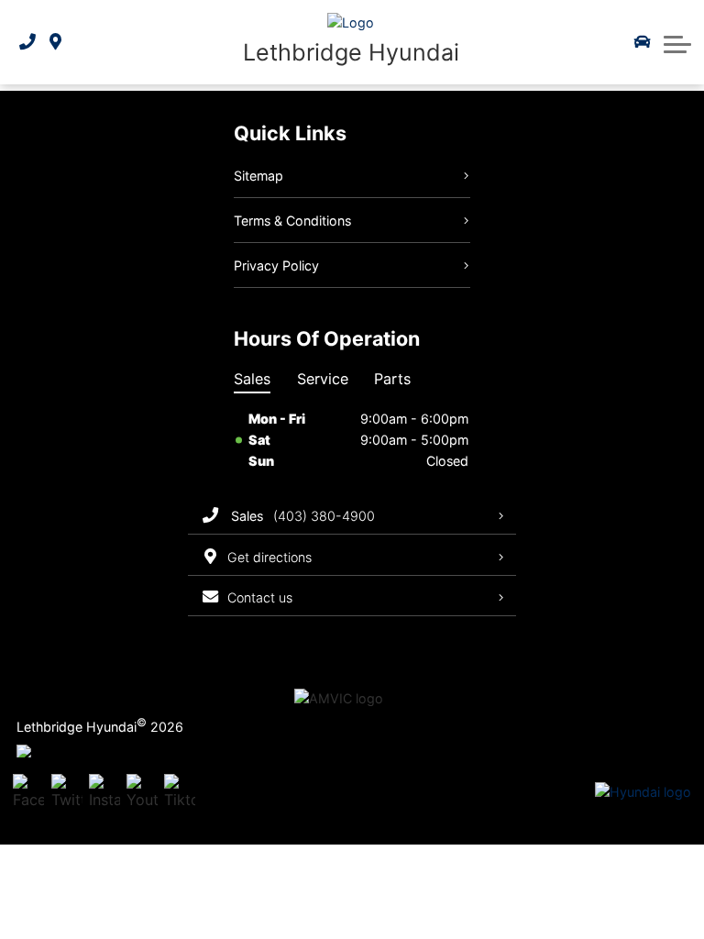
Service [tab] (322, 379)
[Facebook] (28, 793)
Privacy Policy (276, 265)
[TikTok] (179, 793)
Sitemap (258, 175)
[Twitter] (66, 793)
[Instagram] (104, 793)
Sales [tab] (252, 379)
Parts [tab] (392, 379)
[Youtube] (142, 793)
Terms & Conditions (292, 220)
